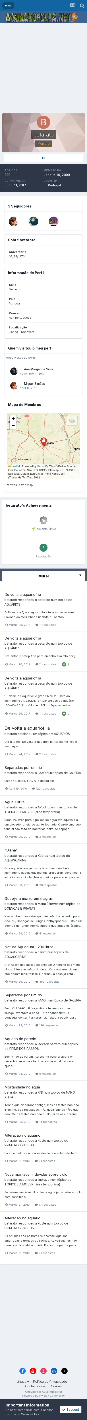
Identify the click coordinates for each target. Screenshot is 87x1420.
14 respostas (47, 1122)
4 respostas (47, 933)
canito (42, 952)
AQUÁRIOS (12, 604)
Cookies (56, 1386)
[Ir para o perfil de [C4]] (33, 221)
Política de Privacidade (50, 1381)
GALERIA (75, 773)
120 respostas (45, 788)
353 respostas (48, 981)
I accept (72, 1409)
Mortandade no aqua (22, 1087)
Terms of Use (30, 1414)
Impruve (44, 1179)
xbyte (42, 1140)
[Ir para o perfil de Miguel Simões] (14, 221)
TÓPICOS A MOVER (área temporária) (32, 812)
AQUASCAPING (15, 860)
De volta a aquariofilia (22, 594)
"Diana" (11, 850)
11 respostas (47, 624)
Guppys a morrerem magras (28, 898)
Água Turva (14, 802)
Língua (22, 1381)
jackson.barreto (49, 1044)
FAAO (42, 773)
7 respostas (46, 1161)
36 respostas (48, 885)
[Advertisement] (43, 69)
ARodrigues (46, 807)
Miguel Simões (34, 383)
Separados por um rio (23, 767)
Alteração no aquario (22, 1135)
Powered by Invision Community (43, 1395)
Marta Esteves (48, 904)
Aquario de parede (20, 1039)
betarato (10, 600)
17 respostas (47, 1204)
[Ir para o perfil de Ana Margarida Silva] (14, 371)
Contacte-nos (35, 1386)
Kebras (43, 855)
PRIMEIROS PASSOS (24, 1049)
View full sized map (20, 485)
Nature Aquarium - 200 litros (29, 947)
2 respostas (47, 836)
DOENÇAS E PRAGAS (19, 908)
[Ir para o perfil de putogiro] (53, 221)
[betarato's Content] (43, 158)
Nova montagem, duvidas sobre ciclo (35, 1174)
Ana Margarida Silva (38, 369)
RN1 (40, 1092)
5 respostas (47, 1073)
